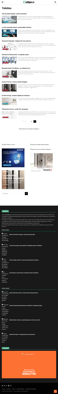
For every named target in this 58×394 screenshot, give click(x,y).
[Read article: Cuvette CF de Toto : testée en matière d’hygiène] (9, 87)
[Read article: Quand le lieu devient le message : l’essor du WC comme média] (5, 237)
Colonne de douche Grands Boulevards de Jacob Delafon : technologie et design (25, 305)
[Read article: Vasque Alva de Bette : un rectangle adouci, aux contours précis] (5, 338)
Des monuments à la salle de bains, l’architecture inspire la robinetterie (23, 272)
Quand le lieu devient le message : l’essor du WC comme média (22, 234)
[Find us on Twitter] (6, 386)
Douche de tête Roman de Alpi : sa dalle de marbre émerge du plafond (23, 292)
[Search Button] (55, 2)
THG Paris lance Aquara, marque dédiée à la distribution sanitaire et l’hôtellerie (25, 245)
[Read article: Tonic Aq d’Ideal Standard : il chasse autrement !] (9, 19)
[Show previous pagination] (23, 121)
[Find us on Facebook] (4, 386)
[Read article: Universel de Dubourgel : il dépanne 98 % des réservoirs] (9, 47)
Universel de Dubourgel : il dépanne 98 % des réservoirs (16, 41)
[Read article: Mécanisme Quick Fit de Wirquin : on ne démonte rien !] (9, 74)
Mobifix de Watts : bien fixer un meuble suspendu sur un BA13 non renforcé (24, 320)
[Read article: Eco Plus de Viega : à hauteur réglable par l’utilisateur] (9, 101)
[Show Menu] (2, 2)
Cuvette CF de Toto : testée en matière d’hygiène (14, 82)
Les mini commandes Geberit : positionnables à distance (16, 27)
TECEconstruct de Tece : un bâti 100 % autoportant (15, 109)
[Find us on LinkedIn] (2, 386)
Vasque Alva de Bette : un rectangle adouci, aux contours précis (22, 334)
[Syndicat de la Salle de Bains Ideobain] (39, 144)
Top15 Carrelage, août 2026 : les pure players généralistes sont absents (24, 260)
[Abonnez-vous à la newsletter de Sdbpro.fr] (43, 149)
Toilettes (5, 49)
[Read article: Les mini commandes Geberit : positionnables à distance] (9, 33)
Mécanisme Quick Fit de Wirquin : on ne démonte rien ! (16, 68)
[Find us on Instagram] (10, 386)
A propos (8, 389)
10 (31, 121)
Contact (13, 389)
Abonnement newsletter (31, 389)
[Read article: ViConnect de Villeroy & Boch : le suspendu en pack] (9, 60)
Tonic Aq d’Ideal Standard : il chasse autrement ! (14, 14)
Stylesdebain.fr (8, 214)
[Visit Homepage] (29, 2)
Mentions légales (20, 389)
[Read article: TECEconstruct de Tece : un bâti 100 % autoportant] (9, 115)
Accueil (3, 389)
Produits (5, 21)
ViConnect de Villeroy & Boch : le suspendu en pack (15, 54)
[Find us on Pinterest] (8, 386)
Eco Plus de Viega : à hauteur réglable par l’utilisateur (16, 95)
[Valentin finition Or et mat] (8, 144)
